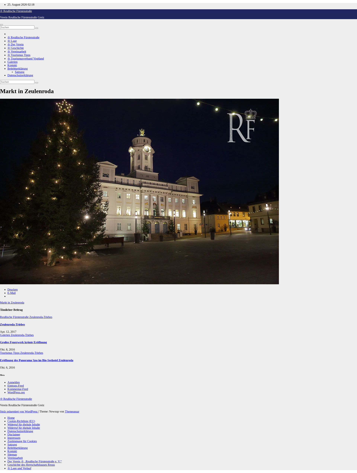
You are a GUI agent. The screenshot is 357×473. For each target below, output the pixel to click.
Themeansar (72, 411)
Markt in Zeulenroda (12, 302)
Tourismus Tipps (10, 352)
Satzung (19, 71)
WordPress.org (16, 392)
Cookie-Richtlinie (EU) (21, 421)
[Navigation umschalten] (1, 24)
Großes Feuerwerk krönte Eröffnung (23, 342)
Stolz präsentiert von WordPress (19, 411)
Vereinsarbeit (15, 457)
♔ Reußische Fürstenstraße (16, 11)
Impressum (13, 437)
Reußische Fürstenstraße (14, 317)
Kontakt (12, 65)
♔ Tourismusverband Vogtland (25, 58)
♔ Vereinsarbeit (16, 51)
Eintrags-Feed (15, 385)
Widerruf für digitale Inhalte (23, 424)
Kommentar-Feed (17, 389)
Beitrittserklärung (17, 68)
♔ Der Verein (15, 44)
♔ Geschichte (15, 48)
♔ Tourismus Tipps (18, 55)
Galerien (12, 61)
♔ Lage (12, 40)
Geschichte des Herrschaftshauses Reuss (31, 464)
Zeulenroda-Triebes (40, 317)
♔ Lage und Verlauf (19, 468)
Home (11, 417)
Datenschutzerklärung (20, 75)
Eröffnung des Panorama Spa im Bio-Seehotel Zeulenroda (36, 360)
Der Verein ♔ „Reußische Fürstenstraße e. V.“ (34, 461)
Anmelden (13, 382)
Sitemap (12, 454)
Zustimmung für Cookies (22, 441)
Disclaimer (13, 434)
